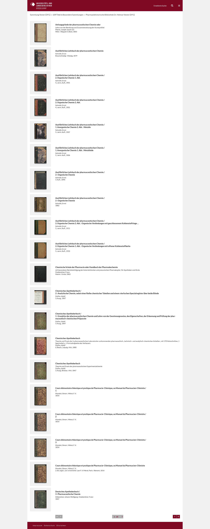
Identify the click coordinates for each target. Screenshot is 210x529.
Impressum (37, 525)
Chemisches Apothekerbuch (67, 338)
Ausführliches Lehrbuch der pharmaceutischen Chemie (79, 51)
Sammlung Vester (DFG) (40, 14)
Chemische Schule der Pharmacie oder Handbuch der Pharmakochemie (86, 267)
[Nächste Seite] (174, 516)
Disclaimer (61, 525)
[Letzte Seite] (178, 516)
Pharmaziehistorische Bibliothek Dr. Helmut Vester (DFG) (110, 14)
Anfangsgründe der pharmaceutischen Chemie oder (78, 24)
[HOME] (43, 6)
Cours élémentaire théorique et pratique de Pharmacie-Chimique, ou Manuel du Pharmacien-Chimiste (100, 465)
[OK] (172, 5)
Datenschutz (49, 525)
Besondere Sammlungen (73, 14)
